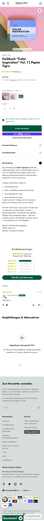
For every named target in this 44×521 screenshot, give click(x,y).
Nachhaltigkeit (7, 460)
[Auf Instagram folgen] (15, 484)
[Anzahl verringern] (5, 108)
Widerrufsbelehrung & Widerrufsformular (31, 422)
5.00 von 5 (28, 254)
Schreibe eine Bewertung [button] (22, 277)
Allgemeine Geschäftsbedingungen (10, 436)
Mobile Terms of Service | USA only (10, 447)
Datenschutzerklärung (9, 442)
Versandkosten (13, 80)
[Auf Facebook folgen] (3, 484)
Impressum (5, 421)
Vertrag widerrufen (32, 432)
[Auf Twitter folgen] (9, 484)
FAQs (4, 456)
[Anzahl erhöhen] (14, 108)
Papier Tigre (6, 55)
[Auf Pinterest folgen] (21, 484)
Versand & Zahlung (30, 427)
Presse (4, 452)
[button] (7, 72)
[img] (7, 292)
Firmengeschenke (8, 425)
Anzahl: (4, 104)
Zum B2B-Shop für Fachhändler (8, 430)
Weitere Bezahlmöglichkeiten (22, 137)
